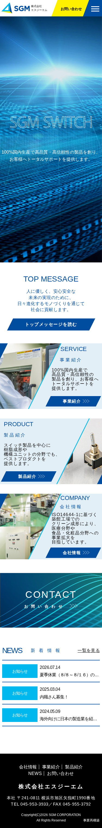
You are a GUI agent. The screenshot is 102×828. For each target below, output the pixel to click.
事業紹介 (72, 401)
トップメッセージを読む (51, 324)
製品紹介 (28, 476)
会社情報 (72, 552)
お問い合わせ (71, 9)
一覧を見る (89, 650)
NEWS (35, 773)
